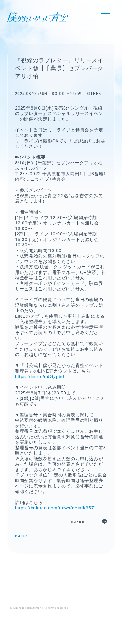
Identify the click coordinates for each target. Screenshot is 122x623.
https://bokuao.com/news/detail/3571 (56, 507)
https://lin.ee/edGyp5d (39, 376)
